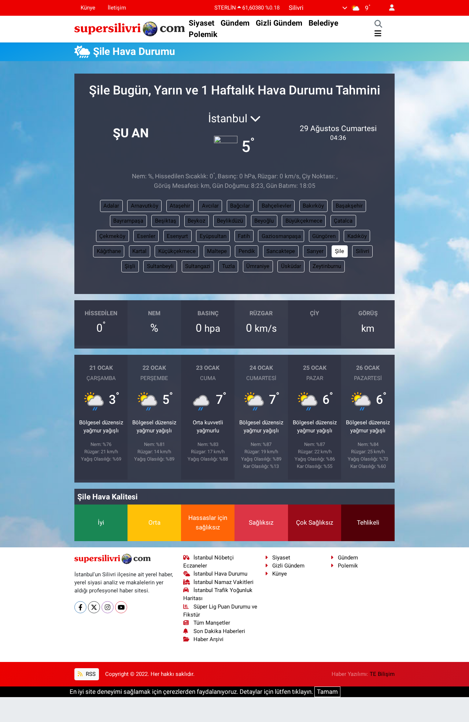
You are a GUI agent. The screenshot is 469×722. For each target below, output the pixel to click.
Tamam (327, 691)
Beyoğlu (264, 220)
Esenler (146, 236)
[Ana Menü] (377, 33)
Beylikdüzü (230, 220)
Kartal (139, 251)
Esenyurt (177, 236)
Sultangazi (197, 266)
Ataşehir (180, 205)
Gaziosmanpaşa (281, 236)
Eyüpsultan (213, 236)
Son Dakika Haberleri (219, 631)
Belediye (323, 23)
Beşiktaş (165, 220)
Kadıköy (357, 236)
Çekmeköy (112, 236)
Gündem (235, 23)
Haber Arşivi (208, 639)
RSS (90, 674)
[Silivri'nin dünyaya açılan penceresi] (130, 28)
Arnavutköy (144, 205)
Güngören (324, 236)
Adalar (111, 205)
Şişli (130, 266)
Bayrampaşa (128, 220)
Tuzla (228, 266)
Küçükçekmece (177, 251)
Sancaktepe (280, 251)
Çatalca (343, 220)
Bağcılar (240, 205)
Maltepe (217, 251)
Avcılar (210, 205)
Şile (339, 251)
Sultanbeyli (160, 266)
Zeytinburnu (327, 266)
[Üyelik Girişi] (389, 8)
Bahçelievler (276, 205)
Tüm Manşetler (211, 622)
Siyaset (201, 23)
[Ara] (378, 24)
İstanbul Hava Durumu (220, 573)
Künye (88, 7)
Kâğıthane (109, 251)
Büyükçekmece (303, 220)
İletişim (117, 7)
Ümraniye (257, 266)
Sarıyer (315, 251)
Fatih (244, 236)
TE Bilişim (382, 674)
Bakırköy (313, 205)
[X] (94, 607)
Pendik (247, 251)
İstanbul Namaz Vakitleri (223, 582)
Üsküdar (291, 266)
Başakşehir (349, 205)
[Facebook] (80, 607)
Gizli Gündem (279, 23)
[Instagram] (107, 607)
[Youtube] (121, 607)
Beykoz (196, 220)
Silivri (362, 251)
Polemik (203, 34)
